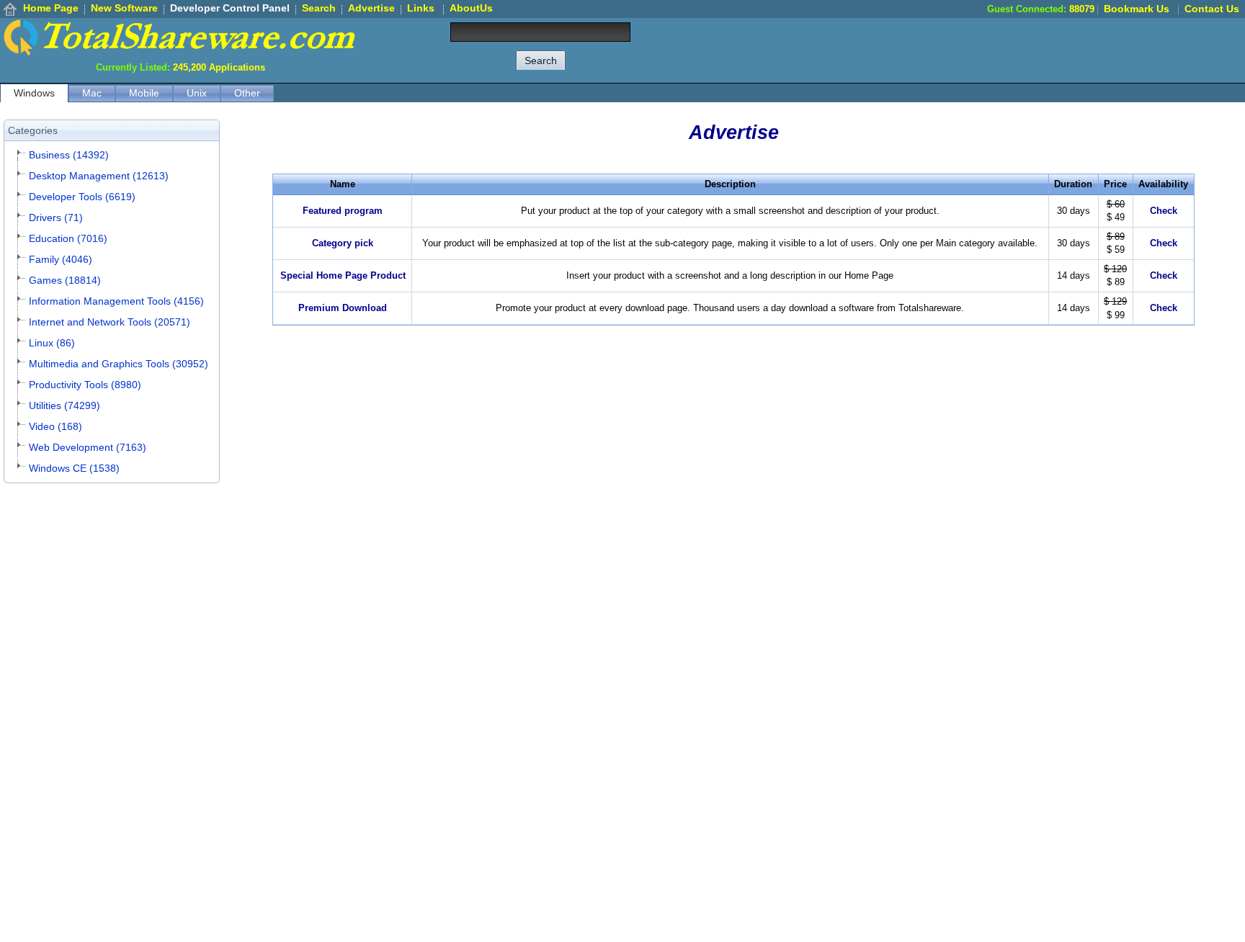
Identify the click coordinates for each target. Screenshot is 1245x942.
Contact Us (1211, 8)
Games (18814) (65, 280)
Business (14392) (69, 155)
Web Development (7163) (87, 447)
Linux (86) (52, 343)
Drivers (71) (56, 217)
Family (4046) (60, 259)
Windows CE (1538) (74, 468)
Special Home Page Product (343, 275)
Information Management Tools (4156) (116, 301)
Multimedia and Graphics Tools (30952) (118, 363)
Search (319, 8)
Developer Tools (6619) (82, 196)
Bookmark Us (1136, 8)
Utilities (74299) (64, 405)
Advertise (371, 8)
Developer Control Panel (230, 8)
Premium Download (342, 307)
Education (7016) (68, 238)
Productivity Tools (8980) (85, 384)
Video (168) (55, 426)
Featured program (343, 210)
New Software (124, 8)
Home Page (51, 8)
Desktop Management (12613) (99, 175)
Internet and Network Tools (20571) (109, 322)
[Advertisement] (982, 50)
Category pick (342, 243)
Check (1163, 210)
